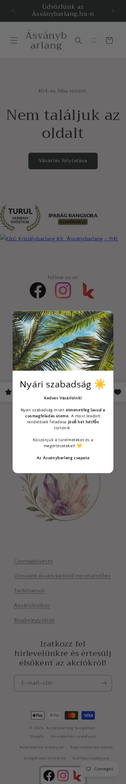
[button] (20, 319)
